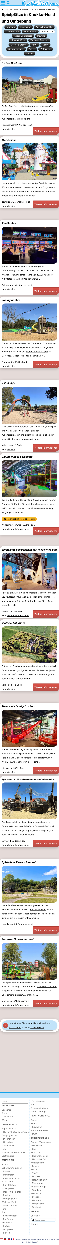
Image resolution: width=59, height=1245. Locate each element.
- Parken (35, 1123)
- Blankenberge (38, 1186)
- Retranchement (39, 1156)
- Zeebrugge (37, 1183)
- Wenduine (36, 1190)
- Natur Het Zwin (39, 1159)
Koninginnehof (11, 300)
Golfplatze (45, 49)
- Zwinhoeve (8, 1145)
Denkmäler (25, 27)
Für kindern (7, 1116)
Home (4, 1101)
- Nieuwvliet (37, 1145)
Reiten (32, 49)
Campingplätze (9, 1135)
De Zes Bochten (12, 63)
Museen (11, 27)
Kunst (33, 1104)
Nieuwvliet (39, 982)
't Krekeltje (8, 383)
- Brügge (35, 1166)
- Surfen (6, 1232)
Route (34, 1120)
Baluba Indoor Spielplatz (17, 456)
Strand (5, 1164)
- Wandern (7, 1222)
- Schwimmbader (10, 1215)
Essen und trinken (39, 1108)
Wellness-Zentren (39, 40)
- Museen (6, 1171)
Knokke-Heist (16, 187)
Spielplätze (47, 31)
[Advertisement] (29, 214)
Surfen (29, 53)
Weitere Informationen (45, 131)
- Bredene (36, 1197)
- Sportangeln (38, 1101)
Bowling (41, 36)
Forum (34, 1133)
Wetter (5, 1120)
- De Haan (36, 1193)
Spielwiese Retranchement (19, 862)
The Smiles (9, 223)
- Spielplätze (8, 1188)
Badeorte (6, 1110)
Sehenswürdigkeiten (12, 1168)
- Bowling (6, 1195)
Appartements (9, 1128)
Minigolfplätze (18, 40)
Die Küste (35, 1176)
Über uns (35, 1215)
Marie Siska (9, 140)
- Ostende (36, 1200)
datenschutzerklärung (38, 1239)
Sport (45, 44)
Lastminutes (8, 1156)
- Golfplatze (7, 1229)
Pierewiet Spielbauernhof (18, 939)
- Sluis (34, 1149)
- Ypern (34, 1173)
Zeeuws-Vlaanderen (47, 986)
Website (11, 129)
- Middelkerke (37, 1203)
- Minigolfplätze (9, 1198)
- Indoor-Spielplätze (11, 1192)
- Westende (36, 1207)
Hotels (5, 1149)
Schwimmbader (16, 49)
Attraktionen (12, 31)
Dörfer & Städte (18, 44)
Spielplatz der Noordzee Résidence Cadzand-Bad (28, 779)
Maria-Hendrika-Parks (37, 351)
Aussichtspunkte (44, 27)
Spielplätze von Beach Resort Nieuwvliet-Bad (29, 549)
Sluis (11, 757)
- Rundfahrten (9, 1185)
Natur (34, 44)
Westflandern (37, 1162)
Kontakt (34, 1224)
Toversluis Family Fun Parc (18, 706)
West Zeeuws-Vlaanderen (14, 762)
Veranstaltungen (39, 1111)
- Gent (34, 1169)
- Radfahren (7, 1219)
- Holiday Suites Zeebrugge (15, 1132)
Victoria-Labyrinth (13, 623)
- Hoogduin (7, 1142)
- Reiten (6, 1226)
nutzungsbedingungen (22, 1239)
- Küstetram (37, 1127)
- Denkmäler (8, 1174)
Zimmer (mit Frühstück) (13, 1152)
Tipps (4, 1113)
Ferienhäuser (8, 1139)
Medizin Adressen (39, 1130)
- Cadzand (36, 1152)
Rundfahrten (30, 31)
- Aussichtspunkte (11, 1178)
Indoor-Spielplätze (23, 36)
